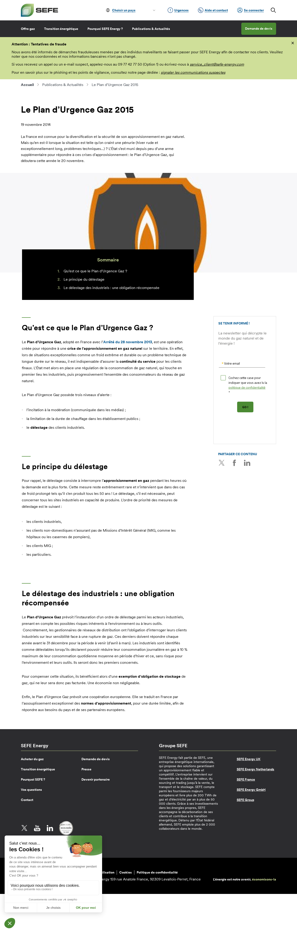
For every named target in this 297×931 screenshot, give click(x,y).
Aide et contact (216, 10)
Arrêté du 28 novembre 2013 (127, 342)
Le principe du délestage (84, 279)
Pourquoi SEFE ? (33, 779)
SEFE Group (245, 800)
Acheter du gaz (32, 759)
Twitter (221, 462)
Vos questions (31, 790)
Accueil (27, 84)
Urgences (181, 10)
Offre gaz (28, 29)
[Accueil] (39, 10)
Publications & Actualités (151, 29)
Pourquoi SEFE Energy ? (105, 29)
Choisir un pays (124, 10)
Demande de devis (258, 28)
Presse (86, 769)
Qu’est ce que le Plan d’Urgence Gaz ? (95, 271)
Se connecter (254, 10)
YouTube (37, 828)
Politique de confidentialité (157, 872)
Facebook (234, 462)
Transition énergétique (61, 29)
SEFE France (246, 779)
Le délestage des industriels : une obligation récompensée (111, 287)
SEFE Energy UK (248, 759)
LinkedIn (247, 462)
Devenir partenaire (95, 779)
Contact (27, 800)
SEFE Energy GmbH (251, 790)
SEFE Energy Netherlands (255, 769)
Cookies (125, 872)
